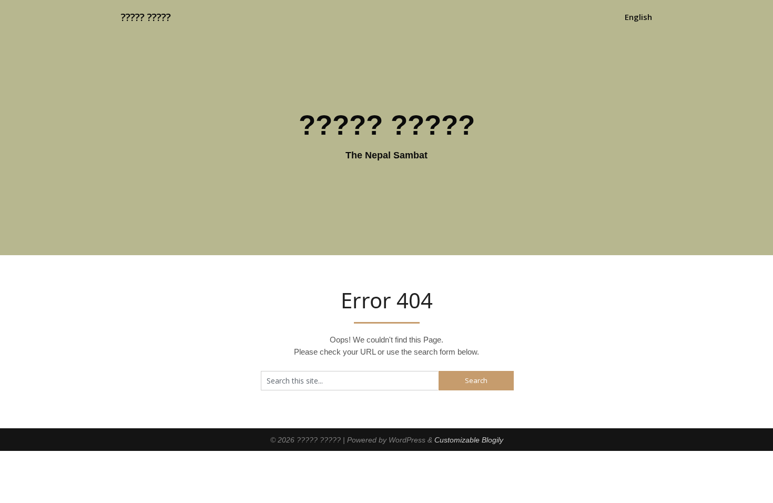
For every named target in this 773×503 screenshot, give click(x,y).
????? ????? (146, 17)
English (638, 17)
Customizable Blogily (468, 440)
